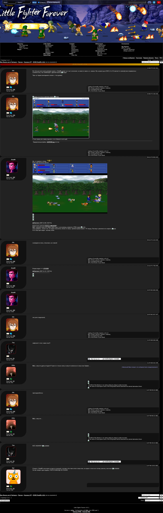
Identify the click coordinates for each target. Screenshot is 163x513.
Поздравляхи (75, 51)
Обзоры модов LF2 (128, 51)
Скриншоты (74, 49)
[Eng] (102, 46)
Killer (13, 365)
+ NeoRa (99, 45)
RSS (161, 58)
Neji (13, 468)
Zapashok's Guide (102, 49)
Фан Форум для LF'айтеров (8, 62)
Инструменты (100, 51)
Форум (19, 49)
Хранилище (46, 55)
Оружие (47, 51)
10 (157, 390)
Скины (47, 48)
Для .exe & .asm (102, 53)
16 (13, 358)
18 (13, 488)
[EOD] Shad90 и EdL (39, 62)
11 (157, 416)
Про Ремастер (23, 45)
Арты (73, 45)
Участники (139, 58)
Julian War (74, 55)
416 (14, 89)
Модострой (99, 44)
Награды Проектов (129, 49)
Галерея (71, 44)
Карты (47, 49)
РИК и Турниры (23, 48)
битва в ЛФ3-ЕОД (50, 225)
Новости (20, 44)
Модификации (49, 45)
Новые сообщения (129, 58)
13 (157, 465)
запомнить (43, 2)
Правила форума (148, 58)
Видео (71, 53)
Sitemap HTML (77, 511)
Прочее (73, 52)
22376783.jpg (51, 142)
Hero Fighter (47, 53)
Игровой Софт (49, 52)
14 (13, 381)
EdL (13, 70)
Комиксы (73, 46)
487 (14, 177)
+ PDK (99, 46)
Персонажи (48, 46)
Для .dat (99, 52)
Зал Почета (125, 46)
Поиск (156, 58)
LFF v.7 (123, 48)
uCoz (72, 510)
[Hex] (104, 45)
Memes (73, 48)
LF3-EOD (46, 268)
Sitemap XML (86, 511)
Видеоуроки (100, 48)
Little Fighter (47, 44)
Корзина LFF (28, 62)
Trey (13, 342)
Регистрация (53, 2)
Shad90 (13, 159)
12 (157, 443)
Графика (99, 55)
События (22, 46)
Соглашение (125, 44)
